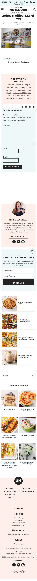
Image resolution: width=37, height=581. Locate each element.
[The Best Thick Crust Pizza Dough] (27, 406)
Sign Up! (11, 534)
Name (5, 148)
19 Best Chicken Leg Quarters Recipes (24, 320)
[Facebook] (14, 241)
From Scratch (26, 492)
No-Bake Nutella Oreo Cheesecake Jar (25, 356)
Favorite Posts (18, 544)
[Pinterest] (18, 241)
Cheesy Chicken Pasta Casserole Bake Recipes (26, 338)
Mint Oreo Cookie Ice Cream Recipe (27, 463)
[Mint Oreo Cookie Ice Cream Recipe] (27, 458)
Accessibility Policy (18, 525)
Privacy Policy (18, 518)
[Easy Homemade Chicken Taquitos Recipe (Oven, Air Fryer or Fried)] (9, 458)
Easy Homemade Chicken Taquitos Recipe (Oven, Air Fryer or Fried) (9, 464)
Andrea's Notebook (19, 10)
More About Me (18, 236)
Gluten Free (10, 492)
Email (5, 157)
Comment (7, 125)
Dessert (10, 488)
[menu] (2, 9)
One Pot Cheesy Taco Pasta (25, 303)
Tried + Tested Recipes (18, 3)
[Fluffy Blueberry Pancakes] (9, 406)
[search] (34, 9)
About (23, 557)
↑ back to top (18, 508)
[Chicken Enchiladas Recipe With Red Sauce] (9, 432)
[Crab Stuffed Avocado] (27, 432)
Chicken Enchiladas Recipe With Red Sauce (9, 436)
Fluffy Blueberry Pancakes (9, 410)
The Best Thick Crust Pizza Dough (27, 410)
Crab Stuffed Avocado (27, 435)
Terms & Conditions (18, 523)
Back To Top (18, 560)
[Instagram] (23, 241)
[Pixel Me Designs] (21, 572)
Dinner (26, 488)
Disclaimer (18, 520)
